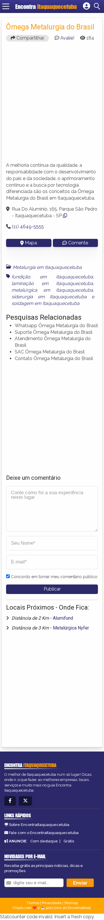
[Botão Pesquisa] (98, 6)
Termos (33, 903)
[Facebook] (10, 801)
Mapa (31, 243)
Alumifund (63, 618)
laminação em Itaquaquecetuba (52, 283)
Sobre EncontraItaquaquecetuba (39, 824)
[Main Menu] (6, 6)
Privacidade (52, 903)
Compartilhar (29, 38)
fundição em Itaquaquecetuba (52, 277)
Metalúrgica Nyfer (71, 628)
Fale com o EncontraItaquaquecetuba (44, 833)
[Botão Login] (86, 6)
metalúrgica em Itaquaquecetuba (52, 290)
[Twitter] (25, 801)
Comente (78, 243)
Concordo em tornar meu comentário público (54, 576)
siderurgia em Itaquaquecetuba (49, 296)
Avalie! (67, 38)
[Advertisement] (52, 104)
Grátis (69, 841)
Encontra (46, 6)
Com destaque (44, 841)
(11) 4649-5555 (28, 226)
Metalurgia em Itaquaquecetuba (47, 267)
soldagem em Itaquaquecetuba (45, 303)
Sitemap (71, 903)
